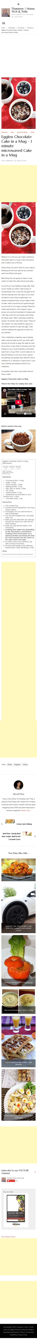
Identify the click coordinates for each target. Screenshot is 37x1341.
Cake (12, 132)
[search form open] (18, 4)
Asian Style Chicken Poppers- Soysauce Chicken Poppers (18, 877)
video (26, 765)
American (4, 132)
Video (32, 132)
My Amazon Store (8, 1237)
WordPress (13, 1335)
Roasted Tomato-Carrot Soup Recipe (18, 983)
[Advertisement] (18, 57)
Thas (3, 161)
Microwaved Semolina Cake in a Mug (18, 1010)
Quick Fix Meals (22, 132)
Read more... (26, 810)
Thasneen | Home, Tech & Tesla (23, 10)
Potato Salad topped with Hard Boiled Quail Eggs (18, 1117)
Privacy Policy (22, 1335)
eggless (18, 765)
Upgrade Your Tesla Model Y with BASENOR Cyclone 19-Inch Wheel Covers (18, 928)
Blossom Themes (19, 1332)
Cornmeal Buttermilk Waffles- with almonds (18, 1063)
